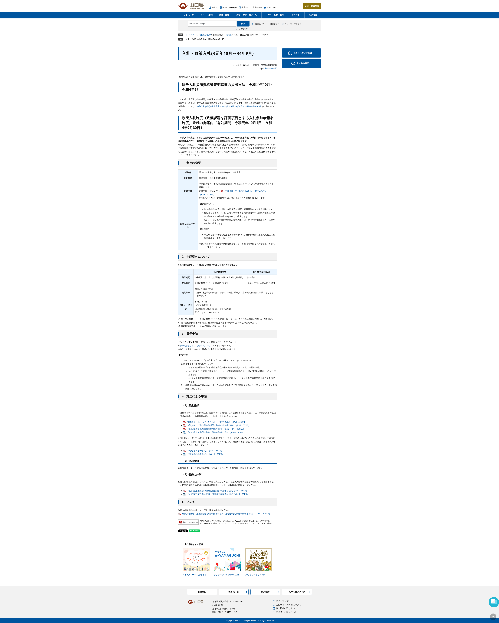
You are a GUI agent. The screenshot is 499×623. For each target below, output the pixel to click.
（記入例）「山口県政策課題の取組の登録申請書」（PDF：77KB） (218, 425)
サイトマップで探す (293, 24)
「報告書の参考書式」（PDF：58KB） (205, 450)
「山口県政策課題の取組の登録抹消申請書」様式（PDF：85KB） (217, 490)
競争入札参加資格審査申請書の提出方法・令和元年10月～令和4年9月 (229, 106)
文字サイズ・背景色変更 (252, 7)
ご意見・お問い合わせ (286, 612)
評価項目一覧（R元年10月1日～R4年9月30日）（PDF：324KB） (217, 422)
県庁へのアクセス (297, 592)
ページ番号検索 (241, 29)
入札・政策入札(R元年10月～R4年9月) (203, 39)
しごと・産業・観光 (274, 15)
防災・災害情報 (312, 6)
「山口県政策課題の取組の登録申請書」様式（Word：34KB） (216, 432)
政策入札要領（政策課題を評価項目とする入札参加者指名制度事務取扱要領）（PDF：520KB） (226, 513)
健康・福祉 (224, 15)
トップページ (187, 15)
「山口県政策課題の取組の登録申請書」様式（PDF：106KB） (216, 429)
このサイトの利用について (288, 605)
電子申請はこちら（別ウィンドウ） (195, 345)
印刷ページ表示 (270, 68)
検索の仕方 (259, 24)
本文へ (215, 7)
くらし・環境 (206, 15)
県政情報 (313, 15)
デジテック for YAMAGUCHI (226, 575)
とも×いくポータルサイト (195, 575)
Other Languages (229, 7)
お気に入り (271, 7)
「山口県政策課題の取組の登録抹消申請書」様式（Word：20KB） (218, 494)
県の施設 (265, 592)
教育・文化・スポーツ (247, 15)
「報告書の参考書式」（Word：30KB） (205, 454)
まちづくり (296, 15)
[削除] (223, 39)
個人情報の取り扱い (285, 608)
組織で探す (274, 24)
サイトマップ (282, 601)
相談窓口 (202, 592)
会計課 (228, 35)
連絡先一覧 (233, 592)
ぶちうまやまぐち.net (255, 575)
